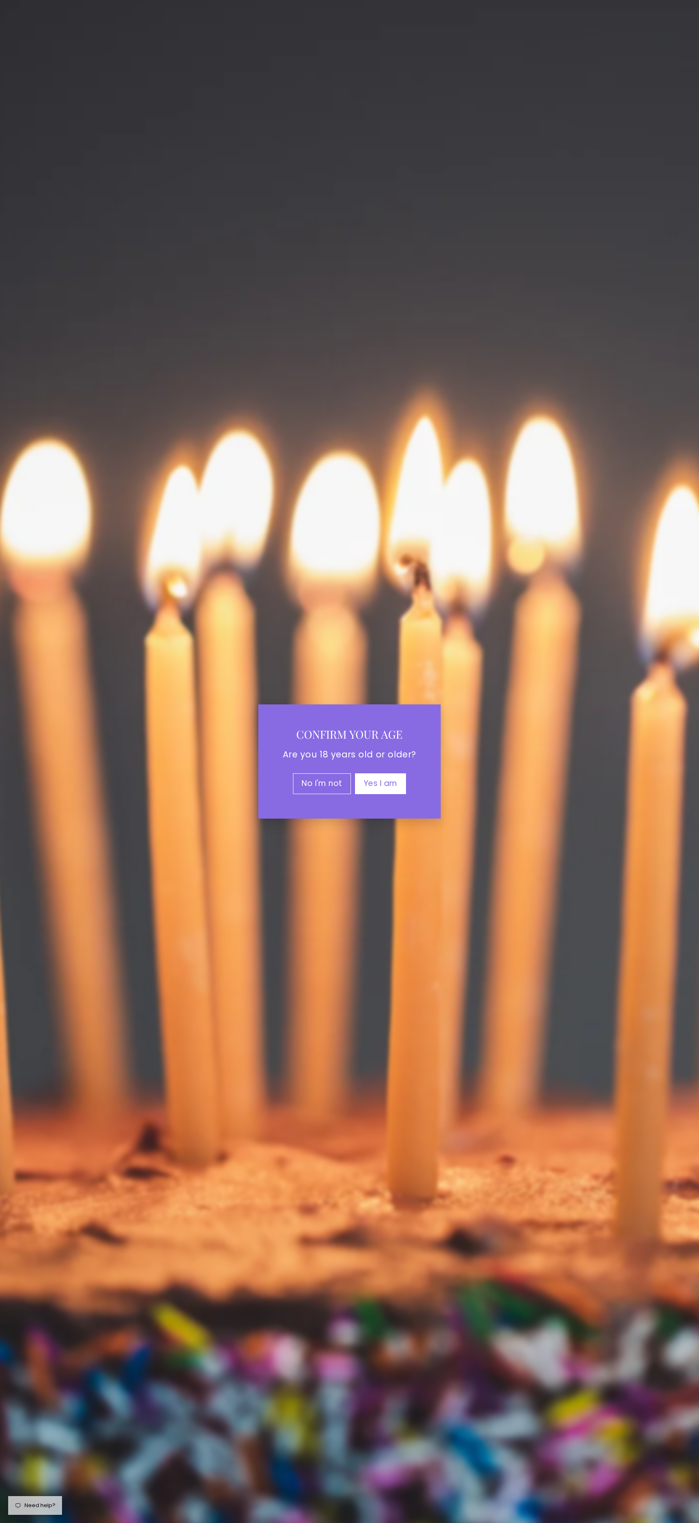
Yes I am (380, 783)
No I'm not (322, 783)
